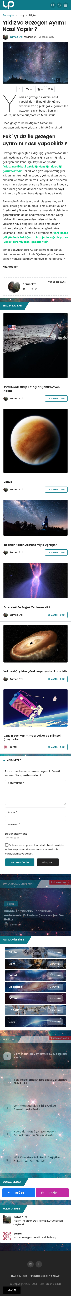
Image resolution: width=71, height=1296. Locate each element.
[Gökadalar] (35, 987)
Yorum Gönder (20, 862)
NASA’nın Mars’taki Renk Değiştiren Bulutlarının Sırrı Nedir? (37, 1159)
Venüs (7, 482)
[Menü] (65, 5)
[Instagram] (32, 289)
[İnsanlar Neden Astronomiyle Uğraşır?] (35, 518)
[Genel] (35, 975)
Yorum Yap (14, 760)
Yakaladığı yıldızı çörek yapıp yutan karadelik (35, 671)
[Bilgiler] (35, 952)
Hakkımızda (19, 1276)
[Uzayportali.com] (8, 5)
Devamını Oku (56, 398)
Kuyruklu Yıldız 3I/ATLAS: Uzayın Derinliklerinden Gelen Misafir (35, 1133)
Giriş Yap (47, 862)
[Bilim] (35, 964)
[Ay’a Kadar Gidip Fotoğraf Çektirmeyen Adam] (35, 345)
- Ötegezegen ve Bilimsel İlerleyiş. (34, 1237)
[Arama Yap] (53, 5)
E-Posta (14, 824)
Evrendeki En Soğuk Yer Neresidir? (26, 607)
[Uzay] (35, 1021)
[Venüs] (35, 441)
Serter (13, 747)
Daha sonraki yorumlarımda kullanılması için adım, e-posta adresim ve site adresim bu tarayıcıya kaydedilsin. (34, 849)
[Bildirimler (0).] (59, 5)
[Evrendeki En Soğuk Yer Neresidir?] (35, 580)
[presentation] (2, 909)
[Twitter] (24, 289)
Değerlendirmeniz (16, 834)
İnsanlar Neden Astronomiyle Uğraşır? (30, 545)
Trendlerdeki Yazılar (44, 1276)
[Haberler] (35, 1010)
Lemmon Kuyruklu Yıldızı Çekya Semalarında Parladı (35, 1107)
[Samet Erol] (14, 287)
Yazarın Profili (57, 282)
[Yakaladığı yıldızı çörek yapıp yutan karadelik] (35, 643)
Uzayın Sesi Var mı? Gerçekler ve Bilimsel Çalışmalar (31, 737)
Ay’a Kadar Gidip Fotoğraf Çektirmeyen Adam (31, 389)
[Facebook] (28, 289)
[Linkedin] (36, 289)
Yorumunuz (16, 783)
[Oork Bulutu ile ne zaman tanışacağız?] (35, 909)
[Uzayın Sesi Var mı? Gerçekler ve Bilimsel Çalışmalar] (35, 708)
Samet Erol (16, 37)
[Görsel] (35, 998)
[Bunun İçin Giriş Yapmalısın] (19, 89)
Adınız (12, 812)
